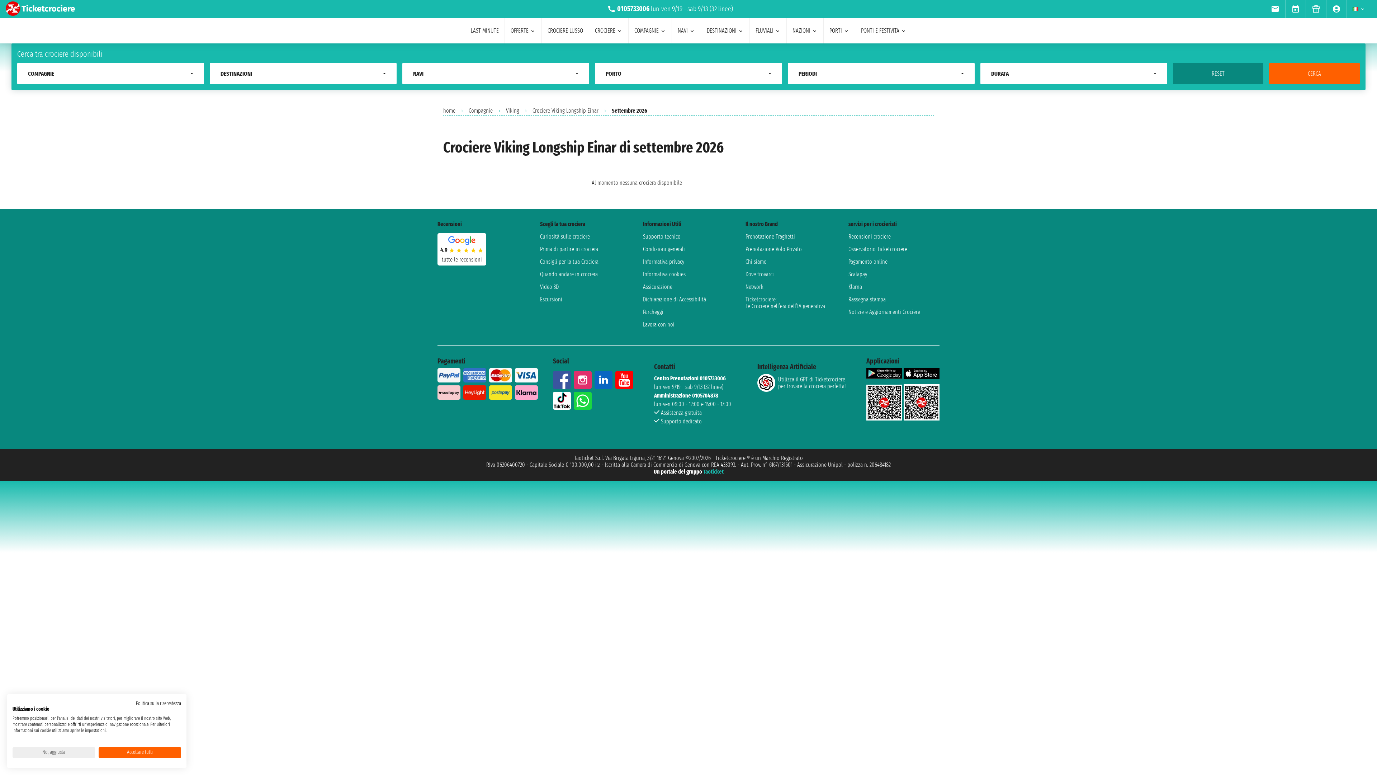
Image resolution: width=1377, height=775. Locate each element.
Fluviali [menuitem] (764, 30)
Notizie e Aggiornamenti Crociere (884, 312)
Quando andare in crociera (569, 274)
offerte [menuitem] (520, 30)
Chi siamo (756, 261)
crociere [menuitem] (605, 30)
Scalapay (857, 274)
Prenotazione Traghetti (770, 236)
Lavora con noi (659, 324)
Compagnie (481, 110)
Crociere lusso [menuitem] (565, 30)
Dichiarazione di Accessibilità (674, 299)
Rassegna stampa (867, 299)
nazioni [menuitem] (801, 30)
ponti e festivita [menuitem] (880, 30)
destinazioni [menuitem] (722, 30)
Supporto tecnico (662, 236)
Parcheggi (653, 312)
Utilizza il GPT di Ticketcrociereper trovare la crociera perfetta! (812, 383)
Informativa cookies (664, 274)
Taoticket (713, 471)
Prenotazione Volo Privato (774, 249)
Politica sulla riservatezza (158, 703)
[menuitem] (1275, 9)
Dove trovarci (760, 274)
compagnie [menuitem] (646, 30)
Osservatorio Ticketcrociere (877, 249)
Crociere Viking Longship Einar (565, 110)
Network (754, 286)
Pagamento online (868, 261)
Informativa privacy (663, 261)
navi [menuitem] (683, 30)
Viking (512, 110)
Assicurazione (657, 286)
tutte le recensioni (462, 259)
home (449, 110)
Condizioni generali (664, 249)
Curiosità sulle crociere (565, 236)
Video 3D (549, 286)
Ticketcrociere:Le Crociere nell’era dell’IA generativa (785, 303)
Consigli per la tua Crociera (569, 261)
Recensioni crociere (869, 236)
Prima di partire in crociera (569, 249)
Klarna (855, 286)
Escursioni (551, 299)
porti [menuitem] (835, 30)
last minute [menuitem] (485, 30)
